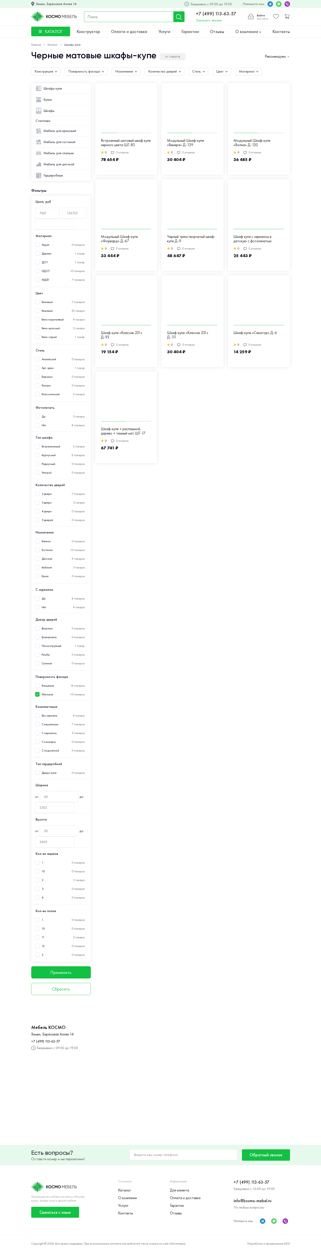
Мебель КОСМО (48, 1027)
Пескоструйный (52, 646)
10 (43, 871)
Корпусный (49, 455)
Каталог (124, 1190)
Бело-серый (49, 337)
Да (44, 416)
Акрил (46, 245)
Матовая (47, 694)
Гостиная (47, 550)
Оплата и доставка (129, 31)
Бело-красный (51, 328)
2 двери (47, 494)
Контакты (281, 31)
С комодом (49, 742)
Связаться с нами (55, 1212)
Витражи (47, 628)
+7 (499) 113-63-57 (216, 14)
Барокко (47, 377)
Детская (47, 559)
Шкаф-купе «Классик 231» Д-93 (121, 335)
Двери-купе (49, 773)
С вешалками (50, 724)
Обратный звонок (266, 1155)
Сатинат (47, 663)
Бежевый (47, 302)
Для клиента (179, 1190)
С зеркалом (49, 733)
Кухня (45, 576)
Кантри (46, 385)
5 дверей (47, 520)
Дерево (47, 253)
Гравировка (49, 637)
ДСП (45, 262)
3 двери (47, 502)
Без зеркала (49, 715)
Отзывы (217, 31)
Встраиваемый (51, 446)
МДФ (45, 280)
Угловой (47, 472)
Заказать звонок (209, 20)
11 (43, 937)
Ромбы (46, 654)
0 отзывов (122, 152)
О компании (247, 31)
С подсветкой (50, 750)
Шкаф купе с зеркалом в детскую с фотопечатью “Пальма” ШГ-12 (252, 239)
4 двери (47, 511)
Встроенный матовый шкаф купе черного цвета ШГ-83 (126, 142)
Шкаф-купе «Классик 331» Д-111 (187, 335)
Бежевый (47, 311)
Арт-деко (48, 368)
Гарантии (190, 31)
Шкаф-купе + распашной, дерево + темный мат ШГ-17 (123, 431)
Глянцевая (48, 685)
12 (43, 946)
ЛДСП (46, 271)
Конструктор (88, 31)
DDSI (287, 1243)
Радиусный (48, 464)
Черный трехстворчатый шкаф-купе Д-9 (191, 238)
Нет (44, 425)
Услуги (164, 31)
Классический (51, 394)
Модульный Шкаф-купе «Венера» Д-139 (185, 142)
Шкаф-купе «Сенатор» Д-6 (255, 333)
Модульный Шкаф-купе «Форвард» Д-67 (119, 238)
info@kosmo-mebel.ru (252, 1201)
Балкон (46, 541)
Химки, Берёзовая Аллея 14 (56, 4)
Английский (49, 359)
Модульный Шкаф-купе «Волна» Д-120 (251, 142)
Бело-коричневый (53, 319)
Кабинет (47, 567)
